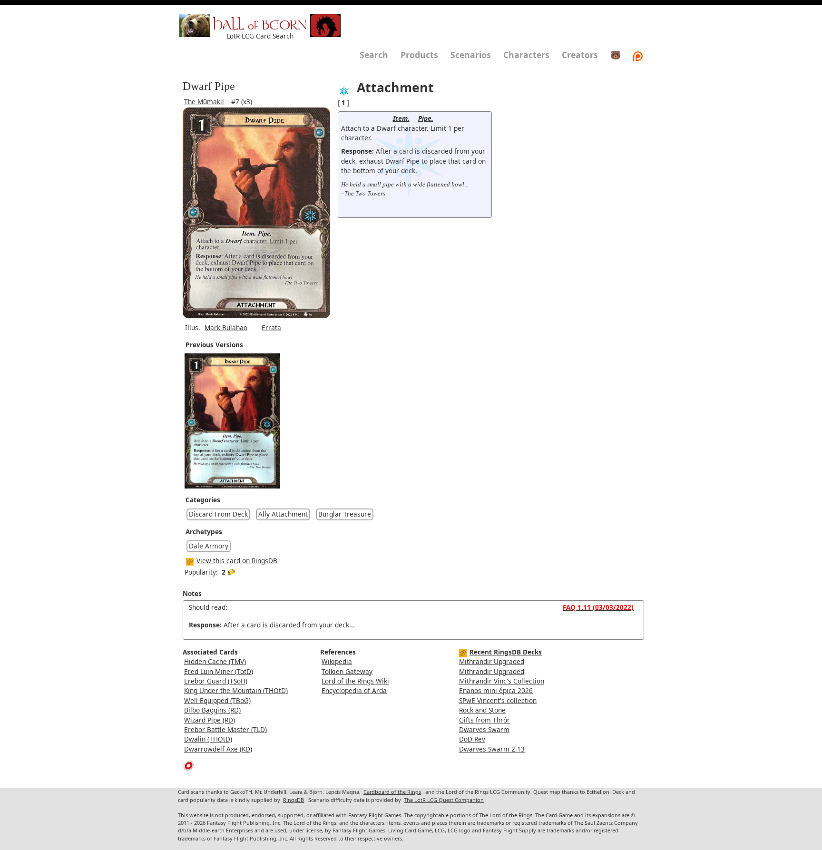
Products (419, 54)
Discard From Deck (218, 513)
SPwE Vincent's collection (498, 700)
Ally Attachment (283, 513)
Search (374, 54)
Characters (526, 54)
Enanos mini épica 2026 (496, 690)
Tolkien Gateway (347, 671)
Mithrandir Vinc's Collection (501, 680)
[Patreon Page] (638, 54)
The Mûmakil (204, 101)
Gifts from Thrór (484, 719)
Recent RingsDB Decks (506, 651)
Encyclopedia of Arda (354, 690)
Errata (271, 327)
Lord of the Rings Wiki (355, 680)
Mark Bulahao (226, 327)
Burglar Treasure (344, 513)
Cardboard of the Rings (392, 791)
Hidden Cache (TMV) (215, 661)
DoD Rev (472, 738)
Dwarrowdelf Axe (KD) (218, 748)
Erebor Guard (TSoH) (215, 680)
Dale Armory (208, 545)
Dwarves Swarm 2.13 (492, 748)
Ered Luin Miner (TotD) (218, 671)
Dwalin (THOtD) (208, 738)
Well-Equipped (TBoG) (217, 700)
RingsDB (293, 799)
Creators (580, 54)
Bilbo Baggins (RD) (212, 709)
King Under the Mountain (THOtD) (236, 690)
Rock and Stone (482, 709)
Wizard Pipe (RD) (209, 719)
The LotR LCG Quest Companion (444, 799)
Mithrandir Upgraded (491, 661)
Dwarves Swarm (484, 729)
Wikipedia (337, 661)
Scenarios (470, 54)
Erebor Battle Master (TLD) (225, 729)
